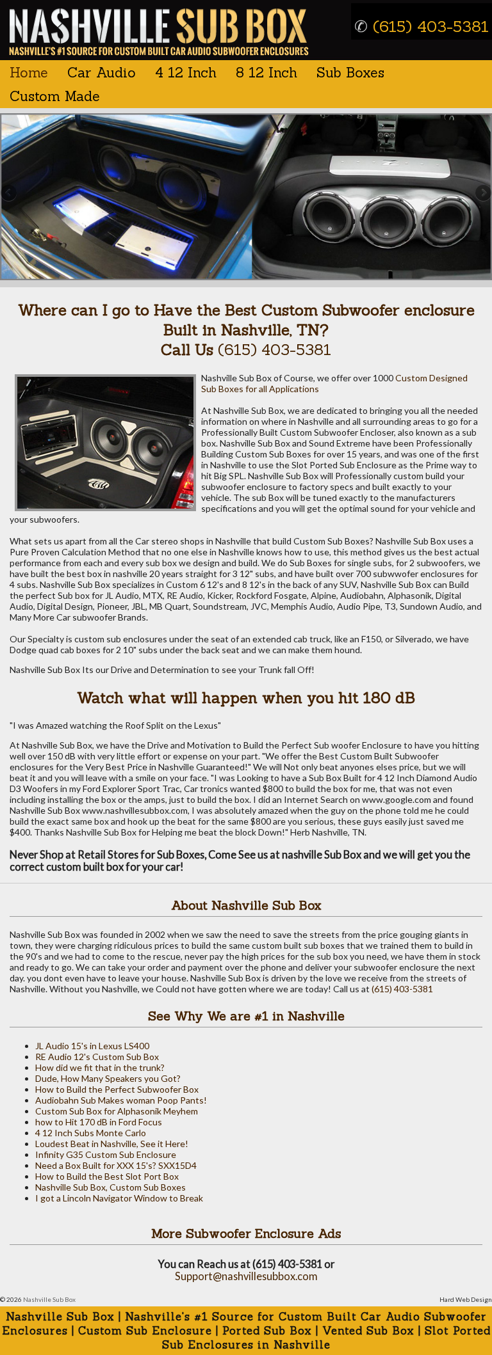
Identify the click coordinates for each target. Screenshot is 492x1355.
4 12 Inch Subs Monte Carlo (90, 1132)
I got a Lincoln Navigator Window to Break (119, 1198)
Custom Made (55, 96)
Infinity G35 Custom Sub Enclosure (105, 1154)
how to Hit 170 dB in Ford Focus (98, 1121)
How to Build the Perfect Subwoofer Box (117, 1089)
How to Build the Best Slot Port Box (107, 1176)
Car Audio (101, 72)
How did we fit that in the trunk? (100, 1067)
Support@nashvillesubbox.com (246, 1276)
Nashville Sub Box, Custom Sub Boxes (110, 1187)
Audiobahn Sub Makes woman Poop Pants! (121, 1100)
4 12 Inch (186, 72)
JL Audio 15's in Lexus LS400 (92, 1045)
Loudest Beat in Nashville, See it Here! (111, 1143)
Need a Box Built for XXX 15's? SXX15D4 (116, 1165)
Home (29, 72)
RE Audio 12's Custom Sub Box (97, 1056)
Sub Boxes (350, 72)
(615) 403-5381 (421, 26)
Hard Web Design (465, 1299)
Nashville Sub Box (49, 1299)
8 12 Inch (266, 72)
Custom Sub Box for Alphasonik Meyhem (116, 1110)
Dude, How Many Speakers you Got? (108, 1078)
